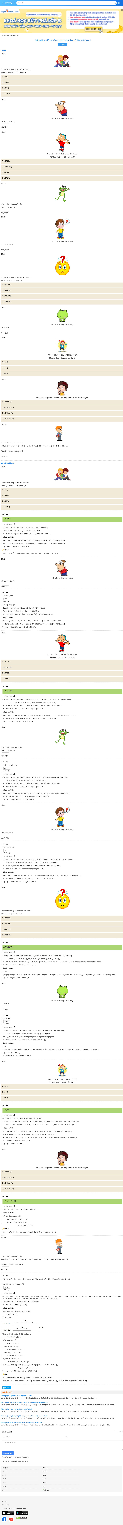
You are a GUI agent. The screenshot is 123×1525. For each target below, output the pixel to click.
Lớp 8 (44, 1475)
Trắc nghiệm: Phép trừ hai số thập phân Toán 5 (16, 1409)
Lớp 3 (4, 1486)
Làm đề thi (62, 45)
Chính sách (5, 1505)
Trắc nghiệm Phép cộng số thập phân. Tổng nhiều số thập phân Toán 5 (24, 1402)
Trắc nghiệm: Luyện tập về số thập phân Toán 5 (16, 1396)
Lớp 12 (44, 1468)
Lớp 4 (44, 1483)
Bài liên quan (7, 1392)
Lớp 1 (4, 1490)
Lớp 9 (4, 1475)
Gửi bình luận (7, 1453)
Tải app (46, 1490)
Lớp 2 (44, 1486)
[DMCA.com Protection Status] (21, 1519)
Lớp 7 (4, 1479)
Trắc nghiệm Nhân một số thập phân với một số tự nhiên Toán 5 (22, 1422)
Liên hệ (4, 1501)
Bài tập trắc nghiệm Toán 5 (10, 35)
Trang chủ (5, 1468)
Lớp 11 (4, 1471)
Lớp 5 (4, 1483)
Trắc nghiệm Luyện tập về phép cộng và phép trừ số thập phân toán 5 (24, 1416)
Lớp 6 (44, 1479)
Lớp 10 (44, 1471)
